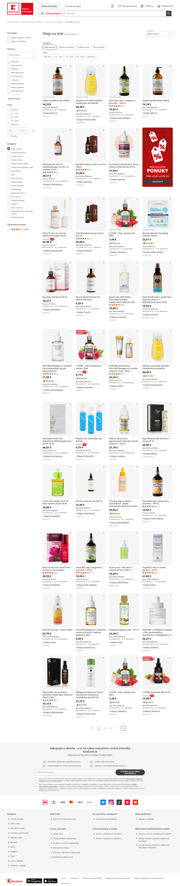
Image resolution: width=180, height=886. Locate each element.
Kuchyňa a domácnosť (19, 833)
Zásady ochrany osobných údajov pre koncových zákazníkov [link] (154, 846)
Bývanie (13, 842)
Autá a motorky (16, 861)
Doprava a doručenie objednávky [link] (66, 852)
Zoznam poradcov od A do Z (64, 819)
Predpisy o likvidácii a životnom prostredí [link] (149, 878)
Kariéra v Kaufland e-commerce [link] (109, 838)
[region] (23, 131)
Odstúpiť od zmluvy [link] (61, 848)
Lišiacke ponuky (16, 819)
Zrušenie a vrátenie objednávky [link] (66, 843)
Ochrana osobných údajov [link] (92, 878)
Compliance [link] (74, 878)
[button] (49, 47)
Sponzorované (47, 97)
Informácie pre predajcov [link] (106, 819)
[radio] (20, 109)
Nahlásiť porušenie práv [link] (63, 857)
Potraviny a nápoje (18, 865)
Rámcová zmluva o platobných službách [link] (155, 834)
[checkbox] (20, 38)
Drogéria (14, 851)
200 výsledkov (71, 34)
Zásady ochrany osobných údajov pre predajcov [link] (154, 839)
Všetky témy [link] (58, 834)
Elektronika (14, 823)
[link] (73, 6)
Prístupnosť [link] (65, 883)
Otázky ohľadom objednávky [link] (64, 838)
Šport (12, 856)
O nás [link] (63, 878)
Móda (12, 847)
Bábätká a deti (16, 837)
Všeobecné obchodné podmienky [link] (118, 878)
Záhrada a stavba (17, 828)
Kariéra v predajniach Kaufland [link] (108, 834)
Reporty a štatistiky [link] (146, 819)
